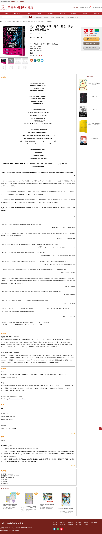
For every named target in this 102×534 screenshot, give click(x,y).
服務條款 (62, 522)
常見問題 (55, 524)
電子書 (85, 13)
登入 (77, 7)
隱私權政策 (70, 522)
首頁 (3, 21)
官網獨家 (46, 17)
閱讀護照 (62, 13)
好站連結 (86, 524)
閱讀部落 (51, 13)
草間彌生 (52, 17)
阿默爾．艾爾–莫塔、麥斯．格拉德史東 (46, 44)
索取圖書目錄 (20, 1)
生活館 (28, 13)
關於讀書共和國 (5, 1)
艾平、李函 (37, 46)
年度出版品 (70, 524)
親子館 (40, 13)
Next (74, 503)
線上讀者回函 (98, 7)
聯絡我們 (78, 524)
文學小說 (13, 21)
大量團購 (13, 1)
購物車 (86, 7)
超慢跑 (62, 17)
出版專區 (73, 13)
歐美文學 (19, 21)
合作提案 (62, 524)
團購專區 (86, 522)
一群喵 (67, 17)
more (72, 433)
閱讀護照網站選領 (91, 43)
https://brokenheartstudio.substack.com (16, 399)
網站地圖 (78, 522)
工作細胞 (72, 17)
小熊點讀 (57, 17)
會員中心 (82, 7)
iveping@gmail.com (12, 377)
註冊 (74, 7)
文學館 (6, 13)
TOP (100, 428)
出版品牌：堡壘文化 (36, 37)
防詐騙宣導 (94, 522)
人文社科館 (17, 13)
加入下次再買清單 (91, 47)
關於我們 (55, 522)
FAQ (93, 7)
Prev (2, 503)
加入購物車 (92, 39)
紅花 (76, 17)
